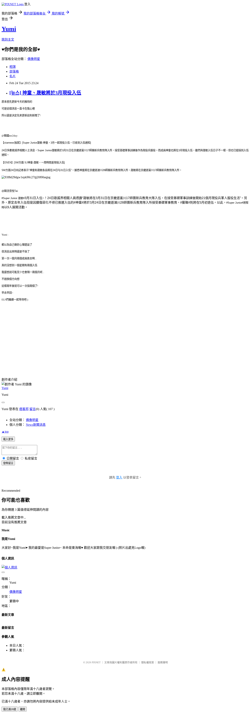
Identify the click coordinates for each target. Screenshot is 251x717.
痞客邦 (24, 409)
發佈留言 (8, 463)
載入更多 (8, 439)
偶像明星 (33, 59)
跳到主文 (8, 39)
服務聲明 (163, 662)
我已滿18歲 (9, 709)
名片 (12, 76)
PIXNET (96, 662)
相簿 (12, 66)
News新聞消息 (36, 424)
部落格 (14, 71)
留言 (32, 409)
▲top (5, 431)
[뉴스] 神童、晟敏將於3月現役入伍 (45, 92)
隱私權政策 (147, 662)
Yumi (9, 28)
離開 (22, 709)
